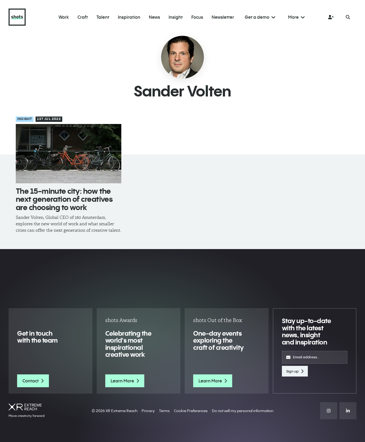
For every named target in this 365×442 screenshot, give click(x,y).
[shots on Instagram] (328, 410)
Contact (30, 380)
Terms (164, 411)
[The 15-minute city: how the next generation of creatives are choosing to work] (68, 153)
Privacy (148, 411)
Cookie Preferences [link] (191, 411)
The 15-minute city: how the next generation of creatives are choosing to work (64, 199)
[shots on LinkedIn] (347, 410)
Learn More (122, 380)
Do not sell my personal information (242, 411)
